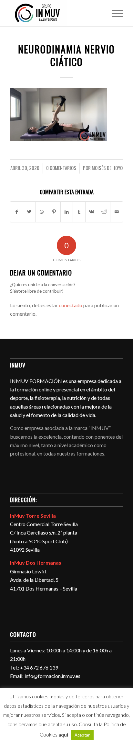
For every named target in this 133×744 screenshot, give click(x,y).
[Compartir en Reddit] (104, 212)
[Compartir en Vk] (92, 212)
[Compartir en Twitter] (29, 212)
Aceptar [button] (82, 735)
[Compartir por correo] (116, 212)
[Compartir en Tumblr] (79, 212)
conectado (70, 305)
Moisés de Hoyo (107, 167)
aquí (63, 735)
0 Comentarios (61, 167)
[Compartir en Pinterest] (54, 212)
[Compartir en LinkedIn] (67, 212)
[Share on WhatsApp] (42, 212)
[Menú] (114, 13)
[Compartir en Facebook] (16, 212)
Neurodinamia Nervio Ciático (66, 55)
